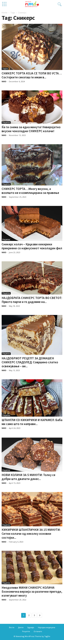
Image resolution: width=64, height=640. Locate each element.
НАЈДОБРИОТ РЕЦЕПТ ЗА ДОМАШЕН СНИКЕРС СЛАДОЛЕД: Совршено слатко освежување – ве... (30, 362)
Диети (20, 627)
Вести (11, 627)
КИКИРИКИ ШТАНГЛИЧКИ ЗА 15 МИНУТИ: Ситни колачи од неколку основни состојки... (31, 534)
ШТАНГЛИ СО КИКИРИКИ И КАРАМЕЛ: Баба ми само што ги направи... (32, 422)
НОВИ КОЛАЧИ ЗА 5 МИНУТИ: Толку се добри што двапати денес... (28, 477)
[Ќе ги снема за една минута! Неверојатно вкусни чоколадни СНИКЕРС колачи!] (32, 107)
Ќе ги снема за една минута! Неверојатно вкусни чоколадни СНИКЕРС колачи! (31, 129)
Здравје (30, 627)
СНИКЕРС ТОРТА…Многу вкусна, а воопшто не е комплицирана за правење (30, 191)
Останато (38, 631)
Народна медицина (46, 627)
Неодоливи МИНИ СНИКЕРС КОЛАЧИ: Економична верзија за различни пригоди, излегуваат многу (32, 591)
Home (4, 12)
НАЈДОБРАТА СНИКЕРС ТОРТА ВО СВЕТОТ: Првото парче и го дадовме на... (32, 300)
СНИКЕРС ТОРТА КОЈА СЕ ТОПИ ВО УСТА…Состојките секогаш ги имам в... (32, 75)
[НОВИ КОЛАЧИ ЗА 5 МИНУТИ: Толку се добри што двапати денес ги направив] (32, 454)
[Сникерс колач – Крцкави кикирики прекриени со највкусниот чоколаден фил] (32, 223)
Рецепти (6, 122)
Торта (5, 68)
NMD (4, 81)
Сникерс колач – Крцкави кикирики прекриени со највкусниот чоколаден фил (32, 246)
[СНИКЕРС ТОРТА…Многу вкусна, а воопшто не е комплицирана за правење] (32, 164)
